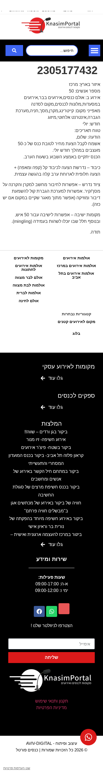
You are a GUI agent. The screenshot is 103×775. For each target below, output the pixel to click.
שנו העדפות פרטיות (16, 768)
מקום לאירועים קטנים (76, 321)
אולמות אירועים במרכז (76, 265)
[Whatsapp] (51, 611)
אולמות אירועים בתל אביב (76, 275)
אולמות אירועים (76, 258)
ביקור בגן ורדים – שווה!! (46, 431)
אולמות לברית (28, 293)
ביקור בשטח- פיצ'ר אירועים (46, 447)
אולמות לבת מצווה (29, 285)
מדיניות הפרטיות (51, 707)
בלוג (76, 333)
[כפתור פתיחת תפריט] (94, 50)
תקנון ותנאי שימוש (51, 701)
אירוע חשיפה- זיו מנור (46, 439)
